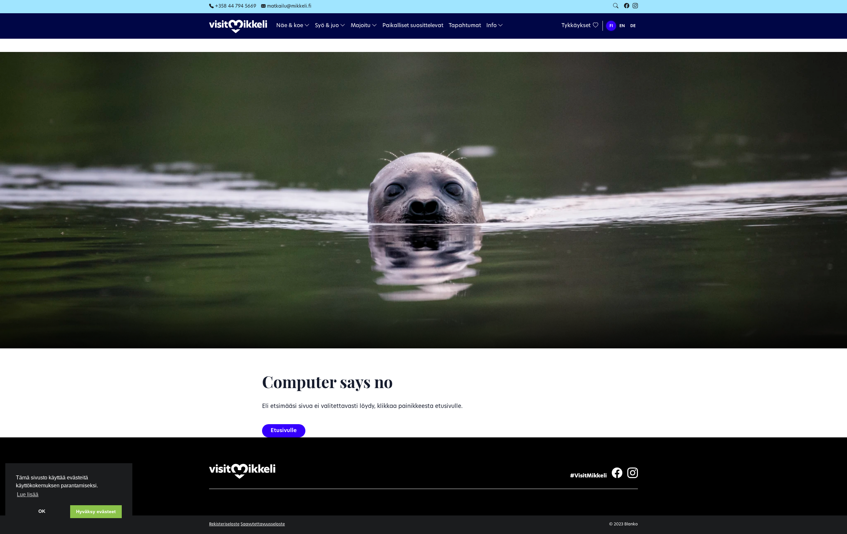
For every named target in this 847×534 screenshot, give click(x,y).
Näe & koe (290, 25)
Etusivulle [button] (284, 430)
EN (622, 26)
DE (633, 26)
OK (41, 511)
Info (492, 25)
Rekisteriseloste (224, 524)
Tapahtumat (465, 25)
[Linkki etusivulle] (238, 26)
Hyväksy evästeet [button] (96, 511)
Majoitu (361, 25)
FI (611, 26)
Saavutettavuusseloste (263, 524)
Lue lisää (27, 494)
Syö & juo (327, 25)
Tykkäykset (576, 25)
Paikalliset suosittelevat (412, 25)
